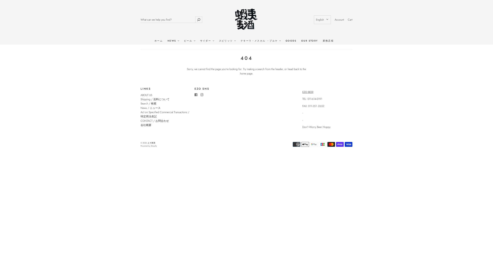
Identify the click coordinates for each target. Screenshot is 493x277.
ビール (189, 40)
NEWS (172, 40)
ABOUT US (146, 95)
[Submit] (198, 20)
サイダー (206, 40)
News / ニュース (151, 108)
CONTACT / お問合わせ (155, 121)
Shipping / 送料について (156, 99)
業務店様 (328, 40)
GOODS (291, 40)
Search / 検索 (148, 103)
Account (339, 20)
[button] (322, 19)
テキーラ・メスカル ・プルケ (260, 40)
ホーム (158, 40)
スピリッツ (226, 40)
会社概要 (146, 125)
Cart (350, 20)
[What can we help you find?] (168, 20)
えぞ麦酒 (151, 142)
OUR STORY (309, 40)
